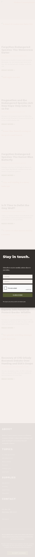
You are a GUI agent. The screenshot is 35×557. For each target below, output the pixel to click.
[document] (17, 278)
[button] (32, 252)
